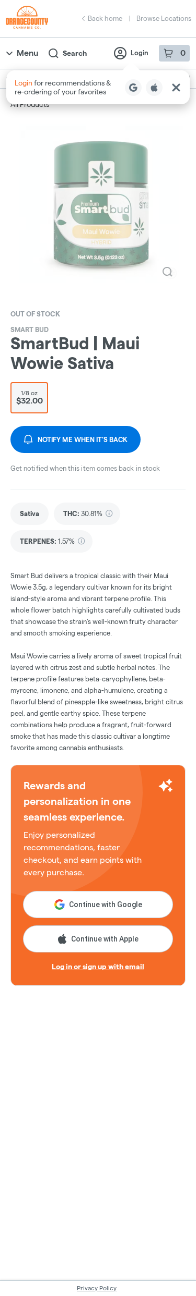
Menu (27, 52)
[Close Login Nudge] (176, 87)
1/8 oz (29, 397)
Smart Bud (29, 329)
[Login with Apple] (154, 87)
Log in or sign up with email (98, 966)
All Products (29, 104)
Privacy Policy (97, 1288)
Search (75, 53)
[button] (98, 87)
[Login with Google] (133, 87)
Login (139, 52)
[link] (29, 514)
